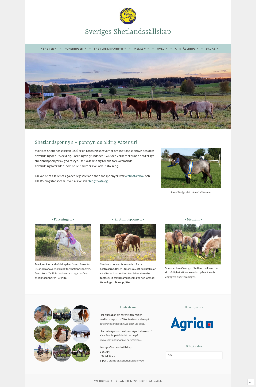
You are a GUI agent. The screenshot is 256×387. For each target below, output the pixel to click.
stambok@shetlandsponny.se (126, 360)
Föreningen (74, 48)
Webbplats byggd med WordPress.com (127, 380)
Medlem (140, 48)
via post (139, 323)
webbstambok (134, 176)
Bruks (210, 48)
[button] (42, 314)
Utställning (185, 48)
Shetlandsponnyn (108, 48)
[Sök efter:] (194, 355)
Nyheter (47, 48)
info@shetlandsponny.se (114, 323)
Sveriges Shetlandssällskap (128, 32)
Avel (160, 48)
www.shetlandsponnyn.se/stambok (120, 339)
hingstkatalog (98, 181)
